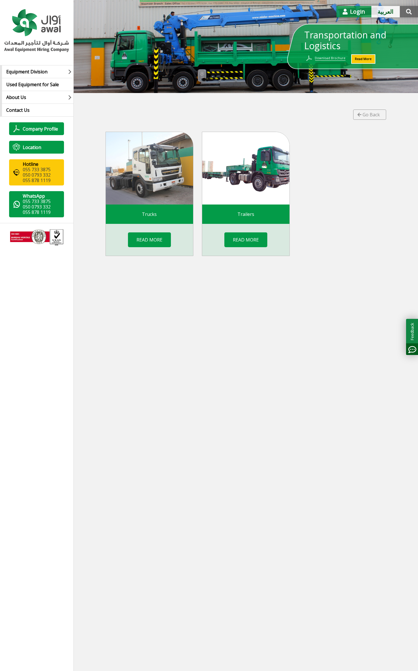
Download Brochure (330, 58)
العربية (386, 11)
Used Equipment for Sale (32, 84)
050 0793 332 (37, 175)
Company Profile (40, 129)
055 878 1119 (37, 180)
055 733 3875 (37, 169)
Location (32, 147)
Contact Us (18, 110)
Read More (363, 59)
